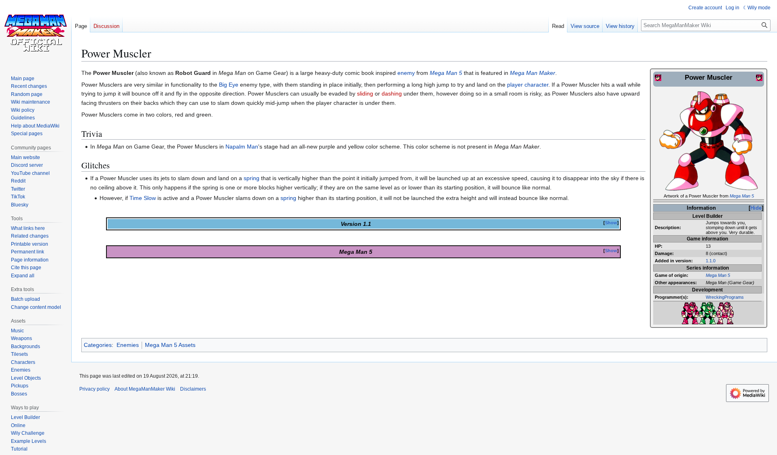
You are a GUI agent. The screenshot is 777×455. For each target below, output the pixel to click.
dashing (392, 93)
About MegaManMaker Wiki (145, 389)
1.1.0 (710, 260)
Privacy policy (94, 389)
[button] (22, 276)
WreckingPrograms (725, 297)
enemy (406, 73)
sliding (365, 93)
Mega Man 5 (742, 195)
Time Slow (143, 198)
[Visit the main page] (35, 32)
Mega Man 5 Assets (170, 345)
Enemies (128, 345)
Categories (98, 345)
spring (251, 178)
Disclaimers (193, 389)
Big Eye (228, 84)
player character (527, 84)
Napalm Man (241, 146)
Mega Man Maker (532, 73)
